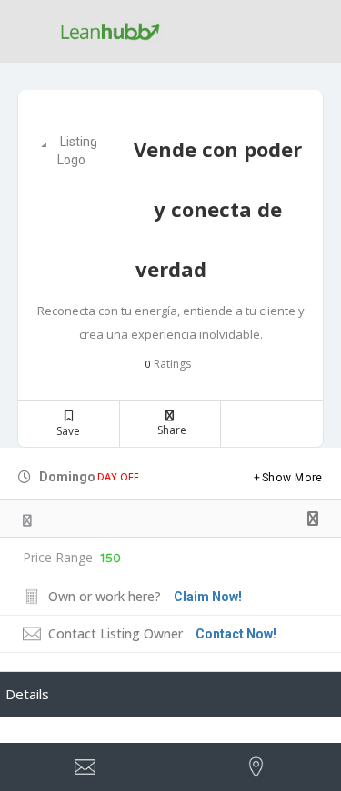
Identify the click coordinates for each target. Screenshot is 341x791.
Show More (292, 477)
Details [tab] (27, 694)
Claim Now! (208, 596)
